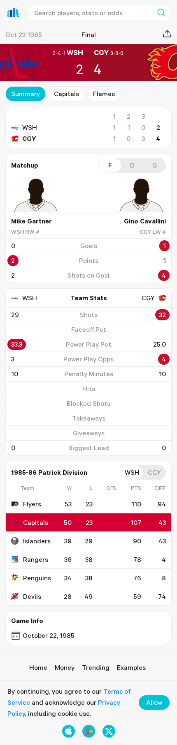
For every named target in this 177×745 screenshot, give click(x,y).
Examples (131, 667)
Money (65, 667)
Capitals (66, 93)
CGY (29, 138)
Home (38, 667)
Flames (104, 93)
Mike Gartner (31, 220)
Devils (32, 596)
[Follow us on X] (109, 731)
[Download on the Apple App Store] (68, 731)
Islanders (37, 540)
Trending (95, 667)
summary (25, 93)
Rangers (35, 559)
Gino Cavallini (145, 220)
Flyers (32, 503)
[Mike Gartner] (36, 195)
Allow (154, 702)
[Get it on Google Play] (88, 731)
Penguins (37, 577)
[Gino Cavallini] (141, 195)
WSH (29, 127)
